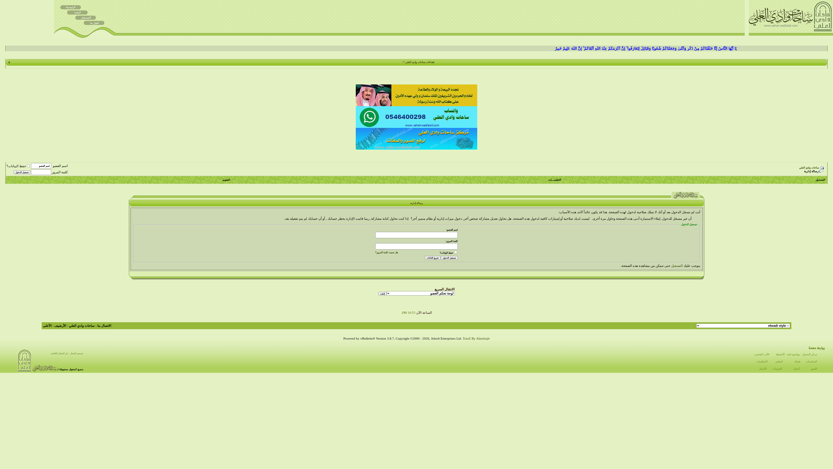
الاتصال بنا (104, 325)
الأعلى (47, 325)
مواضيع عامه (793, 354)
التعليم (779, 361)
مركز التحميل (809, 354)
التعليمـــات (554, 179)
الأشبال (763, 368)
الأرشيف (60, 325)
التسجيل (820, 179)
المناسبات (811, 361)
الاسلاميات (761, 361)
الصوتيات (777, 368)
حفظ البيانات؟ (16, 166)
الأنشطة (780, 354)
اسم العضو (60, 166)
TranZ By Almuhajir (476, 338)
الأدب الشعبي (762, 354)
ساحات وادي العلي (809, 167)
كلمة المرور (60, 172)
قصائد (797, 361)
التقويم (226, 179)
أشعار (796, 368)
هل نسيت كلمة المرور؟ (386, 252)
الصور (814, 368)
